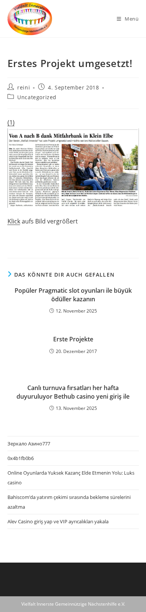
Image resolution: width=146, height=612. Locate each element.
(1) (11, 122)
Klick (13, 221)
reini (23, 87)
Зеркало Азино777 (28, 443)
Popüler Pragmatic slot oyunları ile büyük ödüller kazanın (73, 294)
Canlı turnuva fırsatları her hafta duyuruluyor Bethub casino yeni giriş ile (73, 392)
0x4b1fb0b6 (20, 458)
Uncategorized (37, 97)
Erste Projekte (73, 339)
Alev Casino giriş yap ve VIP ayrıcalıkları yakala (58, 521)
